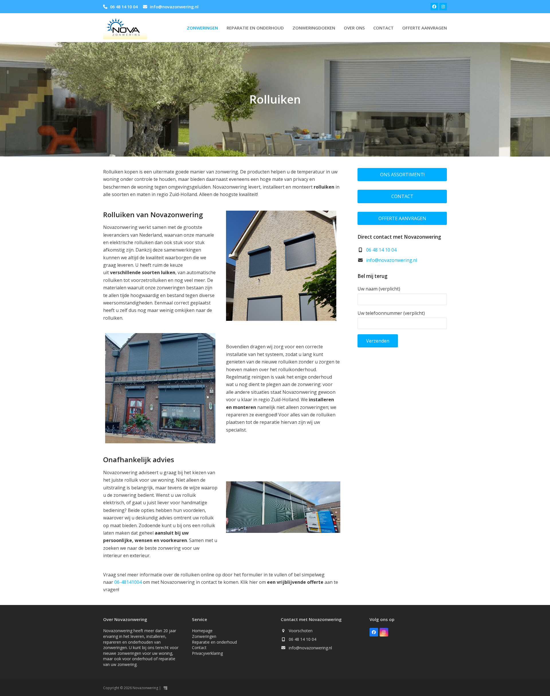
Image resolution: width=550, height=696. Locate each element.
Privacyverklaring (207, 653)
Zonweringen (204, 636)
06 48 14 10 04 (124, 6)
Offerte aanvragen (402, 218)
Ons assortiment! (402, 174)
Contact (402, 196)
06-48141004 (128, 582)
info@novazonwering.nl (174, 6)
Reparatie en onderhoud (214, 642)
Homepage (202, 630)
